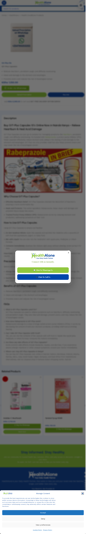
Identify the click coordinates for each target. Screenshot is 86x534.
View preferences (43, 525)
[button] (83, 493)
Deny (43, 519)
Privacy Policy (47, 530)
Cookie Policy (37, 530)
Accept (43, 513)
